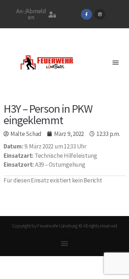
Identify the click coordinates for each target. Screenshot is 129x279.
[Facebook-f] (86, 14)
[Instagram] (99, 14)
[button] (116, 62)
